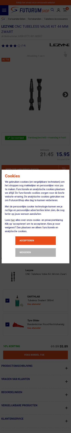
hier (13, 220)
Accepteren (26, 240)
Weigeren (25, 252)
